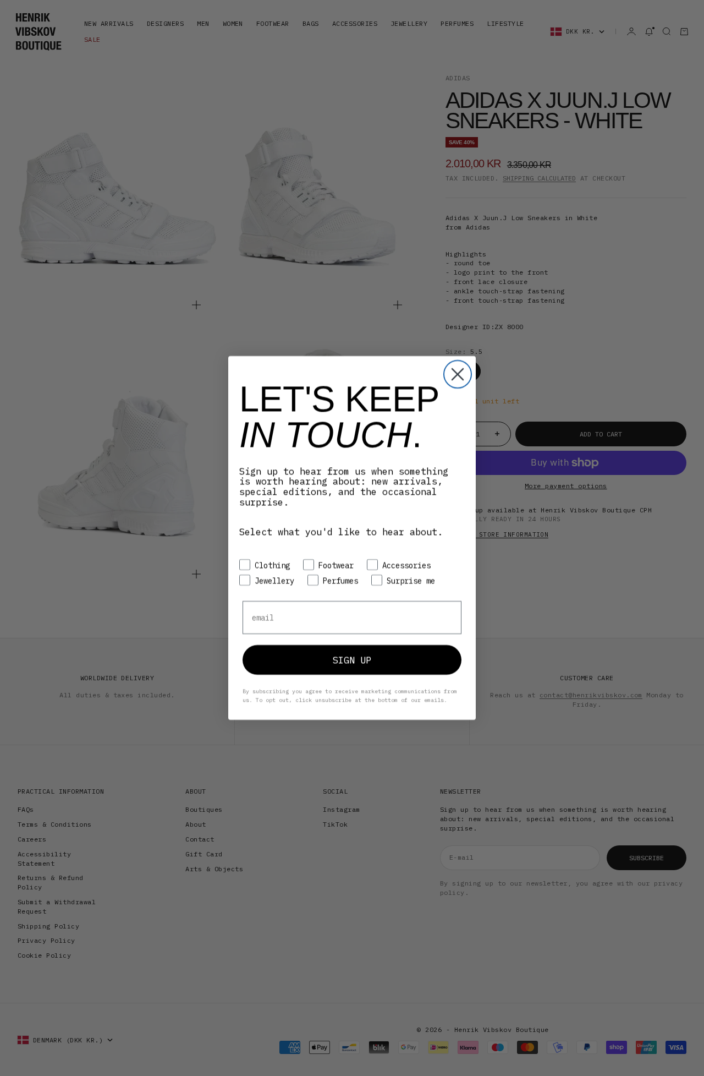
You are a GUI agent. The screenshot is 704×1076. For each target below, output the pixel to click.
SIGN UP (352, 660)
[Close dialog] (457, 374)
